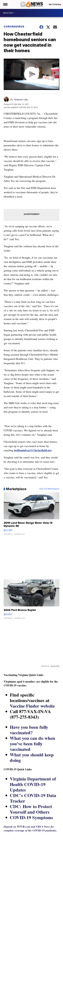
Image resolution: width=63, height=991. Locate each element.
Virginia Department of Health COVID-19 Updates (33, 784)
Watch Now (54, 4)
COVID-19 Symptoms (31, 817)
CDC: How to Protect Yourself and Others (31, 809)
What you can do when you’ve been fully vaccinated (32, 743)
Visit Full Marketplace (49, 489)
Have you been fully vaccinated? (29, 730)
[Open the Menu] (5, 4)
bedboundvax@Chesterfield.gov (32, 450)
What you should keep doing (32, 757)
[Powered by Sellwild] (54, 666)
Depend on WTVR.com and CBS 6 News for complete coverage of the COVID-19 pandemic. (30, 828)
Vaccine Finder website (32, 705)
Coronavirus (14, 26)
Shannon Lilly (21, 99)
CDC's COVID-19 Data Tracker (33, 798)
